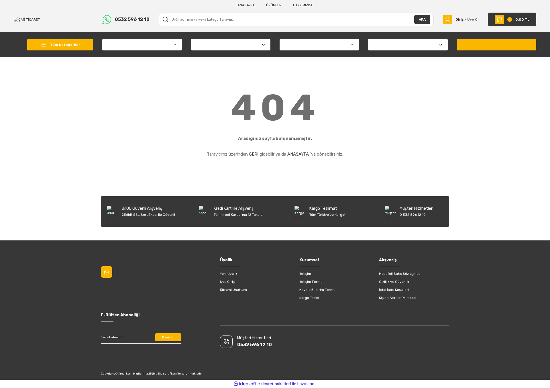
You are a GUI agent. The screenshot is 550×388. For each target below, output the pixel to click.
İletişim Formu (311, 282)
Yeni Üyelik (228, 274)
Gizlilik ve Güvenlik (394, 282)
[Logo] (27, 19)
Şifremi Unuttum (233, 290)
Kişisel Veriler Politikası (397, 298)
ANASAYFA (298, 154)
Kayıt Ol (168, 337)
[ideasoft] (244, 384)
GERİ (253, 154)
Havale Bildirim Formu (317, 290)
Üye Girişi (227, 282)
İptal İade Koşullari (394, 290)
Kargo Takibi (309, 298)
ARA (422, 19)
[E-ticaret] (274, 384)
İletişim (305, 274)
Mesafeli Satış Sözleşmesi (400, 274)
